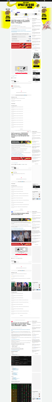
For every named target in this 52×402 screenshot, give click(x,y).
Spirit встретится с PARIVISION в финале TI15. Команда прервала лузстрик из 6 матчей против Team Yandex (36, 218)
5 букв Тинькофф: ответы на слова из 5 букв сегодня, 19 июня (17, 126)
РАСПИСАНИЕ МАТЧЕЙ (13, 9)
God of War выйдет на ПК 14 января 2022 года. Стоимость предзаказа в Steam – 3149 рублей (21, 17)
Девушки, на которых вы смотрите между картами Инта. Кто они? (18, 229)
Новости (14, 17)
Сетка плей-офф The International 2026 (36, 224)
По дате (12, 81)
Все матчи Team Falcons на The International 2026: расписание (17, 202)
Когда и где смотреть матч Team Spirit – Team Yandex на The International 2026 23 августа (19, 195)
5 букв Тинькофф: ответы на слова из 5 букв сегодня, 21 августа (36, 35)
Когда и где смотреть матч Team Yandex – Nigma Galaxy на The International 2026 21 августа (20, 204)
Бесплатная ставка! (15, 172)
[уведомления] (42, 0)
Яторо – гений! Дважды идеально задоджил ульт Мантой (17, 154)
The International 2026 (13, 152)
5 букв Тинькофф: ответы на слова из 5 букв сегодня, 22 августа (36, 22)
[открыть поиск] (40, 0)
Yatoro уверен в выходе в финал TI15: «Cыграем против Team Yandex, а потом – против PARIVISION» (20, 283)
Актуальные (17, 81)
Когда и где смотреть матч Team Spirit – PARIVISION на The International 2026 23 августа (19, 193)
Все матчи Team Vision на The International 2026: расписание (17, 298)
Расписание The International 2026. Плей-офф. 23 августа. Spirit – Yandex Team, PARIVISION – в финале (36, 147)
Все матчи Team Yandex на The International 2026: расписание (17, 191)
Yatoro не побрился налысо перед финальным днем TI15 (35, 141)
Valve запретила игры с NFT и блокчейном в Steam (16, 100)
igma (15, 381)
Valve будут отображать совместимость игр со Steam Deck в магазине (18, 98)
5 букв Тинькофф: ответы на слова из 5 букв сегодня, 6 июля (17, 115)
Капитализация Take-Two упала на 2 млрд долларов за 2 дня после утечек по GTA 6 (36, 41)
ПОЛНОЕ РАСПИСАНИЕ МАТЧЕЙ (26, 16)
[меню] (11, 0)
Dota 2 (12, 210)
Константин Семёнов (16, 256)
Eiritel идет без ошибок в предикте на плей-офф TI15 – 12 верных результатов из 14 (36, 155)
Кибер (11, 17)
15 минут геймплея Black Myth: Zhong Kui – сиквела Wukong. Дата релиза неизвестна (36, 48)
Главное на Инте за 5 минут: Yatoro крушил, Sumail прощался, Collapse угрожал (19, 278)
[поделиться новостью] (30, 18)
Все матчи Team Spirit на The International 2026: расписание (17, 300)
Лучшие (15, 81)
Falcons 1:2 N (14, 381)
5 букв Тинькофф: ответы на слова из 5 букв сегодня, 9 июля (17, 111)
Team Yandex (14, 376)
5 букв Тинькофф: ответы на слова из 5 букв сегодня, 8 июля (17, 113)
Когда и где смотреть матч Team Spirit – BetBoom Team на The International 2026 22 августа (20, 311)
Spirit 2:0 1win (14, 379)
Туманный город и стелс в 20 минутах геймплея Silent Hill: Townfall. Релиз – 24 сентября (36, 45)
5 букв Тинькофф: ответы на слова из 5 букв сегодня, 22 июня (17, 124)
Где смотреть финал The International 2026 (36, 135)
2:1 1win (17, 374)
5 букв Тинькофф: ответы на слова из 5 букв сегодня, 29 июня (17, 122)
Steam (12, 25)
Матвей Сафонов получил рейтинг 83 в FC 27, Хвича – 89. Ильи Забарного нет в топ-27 (36, 38)
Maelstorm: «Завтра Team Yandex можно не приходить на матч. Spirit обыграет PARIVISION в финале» (36, 161)
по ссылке (20, 153)
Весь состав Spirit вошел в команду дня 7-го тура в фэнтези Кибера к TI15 (36, 157)
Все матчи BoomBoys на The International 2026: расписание (17, 309)
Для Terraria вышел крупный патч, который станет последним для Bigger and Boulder (36, 32)
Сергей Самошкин (15, 75)
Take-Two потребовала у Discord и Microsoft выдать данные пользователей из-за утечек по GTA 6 (36, 26)
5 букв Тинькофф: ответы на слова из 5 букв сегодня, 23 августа (36, 20)
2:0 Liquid (15, 369)
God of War (19, 25)
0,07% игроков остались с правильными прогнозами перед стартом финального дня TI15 (36, 138)
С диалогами (29, 81)
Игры (12, 17)
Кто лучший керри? (35, 191)
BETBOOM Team (15, 370)
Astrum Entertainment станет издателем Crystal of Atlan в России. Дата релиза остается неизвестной (36, 29)
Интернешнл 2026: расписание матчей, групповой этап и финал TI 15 (20, 321)
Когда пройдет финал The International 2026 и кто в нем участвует (36, 133)
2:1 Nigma (18, 370)
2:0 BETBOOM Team (16, 371)
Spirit (11, 144)
